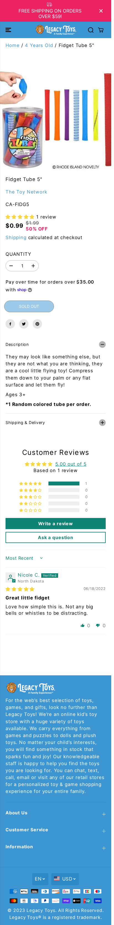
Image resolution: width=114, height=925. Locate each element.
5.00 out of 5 (71, 464)
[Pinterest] (37, 324)
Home (12, 45)
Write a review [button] (55, 523)
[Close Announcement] (101, 11)
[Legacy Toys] (55, 30)
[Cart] (101, 30)
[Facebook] (10, 324)
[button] (9, 30)
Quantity (18, 254)
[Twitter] (23, 324)
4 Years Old (39, 45)
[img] (20, 589)
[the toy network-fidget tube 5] (50, 120)
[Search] (91, 30)
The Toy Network (26, 192)
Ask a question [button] (55, 537)
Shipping (16, 237)
